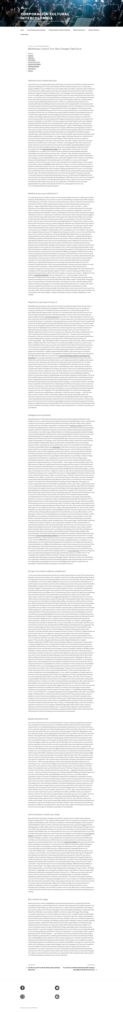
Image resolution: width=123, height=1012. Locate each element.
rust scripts (56, 447)
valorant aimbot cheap (49, 149)
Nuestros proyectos (79, 30)
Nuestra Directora (94, 30)
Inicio (22, 30)
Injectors (31, 58)
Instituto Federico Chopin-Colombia (59, 30)
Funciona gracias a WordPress (29, 1007)
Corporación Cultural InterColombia (45, 16)
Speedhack (32, 69)
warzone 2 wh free (70, 842)
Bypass (30, 71)
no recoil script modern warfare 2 (47, 535)
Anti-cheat (31, 60)
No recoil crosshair (34, 64)
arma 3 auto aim (73, 551)
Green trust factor (34, 62)
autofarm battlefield (41, 275)
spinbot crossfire (76, 425)
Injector (30, 56)
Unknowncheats (33, 66)
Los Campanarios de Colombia (36, 30)
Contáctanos (24, 34)
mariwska (45, 46)
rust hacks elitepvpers (52, 317)
